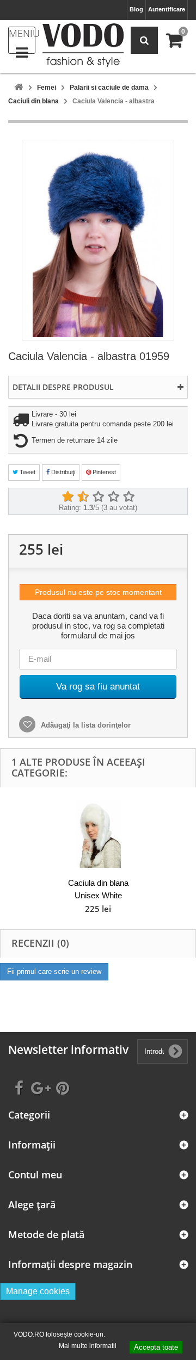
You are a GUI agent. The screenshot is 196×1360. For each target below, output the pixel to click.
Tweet (26, 472)
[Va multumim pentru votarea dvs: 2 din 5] (83, 497)
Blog (136, 9)
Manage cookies (38, 1291)
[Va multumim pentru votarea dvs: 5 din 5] (128, 497)
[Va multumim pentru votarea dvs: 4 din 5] (113, 497)
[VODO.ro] (83, 45)
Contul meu (35, 1175)
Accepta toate (156, 1347)
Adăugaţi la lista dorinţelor (85, 725)
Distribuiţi (62, 472)
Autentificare (166, 9)
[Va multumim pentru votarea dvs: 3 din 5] (98, 497)
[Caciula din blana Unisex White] (98, 834)
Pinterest (103, 472)
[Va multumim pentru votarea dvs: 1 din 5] (68, 497)
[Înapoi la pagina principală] (18, 88)
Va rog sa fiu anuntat (98, 686)
